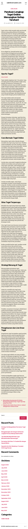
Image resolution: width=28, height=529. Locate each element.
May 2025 (4, 510)
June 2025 (4, 507)
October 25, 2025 (20, 23)
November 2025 (5, 492)
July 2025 (4, 504)
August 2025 (5, 501)
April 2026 (4, 477)
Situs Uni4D (4, 77)
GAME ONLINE (14, 8)
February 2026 (5, 483)
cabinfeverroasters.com (14, 2)
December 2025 (5, 489)
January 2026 (5, 486)
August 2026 (5, 464)
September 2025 (6, 498)
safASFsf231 (10, 23)
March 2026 (4, 480)
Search (2, 415)
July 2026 (4, 468)
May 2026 (4, 474)
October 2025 (5, 495)
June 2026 (4, 471)
